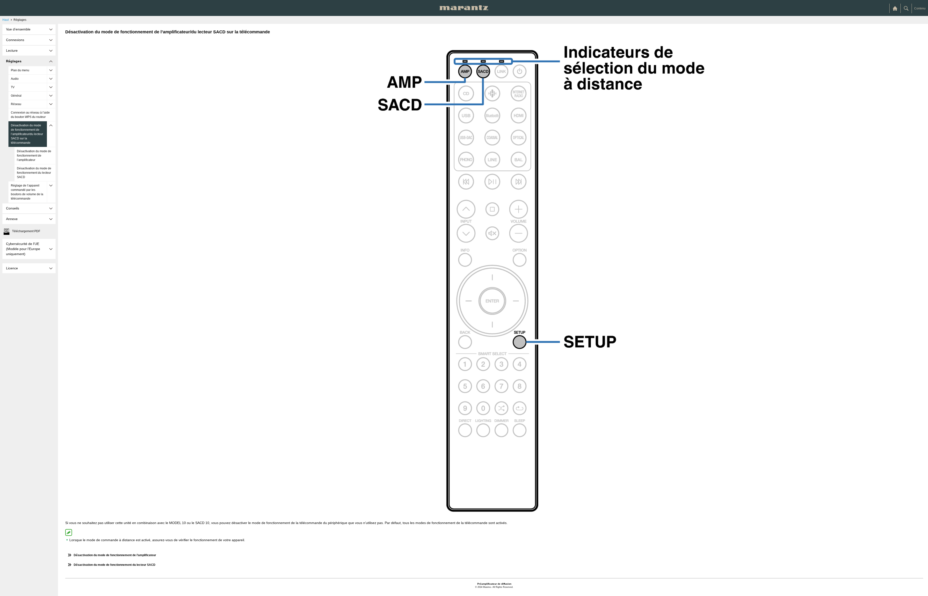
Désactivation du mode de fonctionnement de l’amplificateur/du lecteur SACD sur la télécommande (27, 134)
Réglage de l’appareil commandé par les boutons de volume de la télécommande (27, 192)
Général (16, 95)
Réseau (16, 104)
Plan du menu (20, 70)
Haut (5, 20)
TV (12, 87)
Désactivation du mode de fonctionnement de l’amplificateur (34, 156)
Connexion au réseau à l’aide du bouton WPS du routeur (30, 115)
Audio (15, 78)
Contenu (920, 8)
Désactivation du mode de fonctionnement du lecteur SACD (34, 173)
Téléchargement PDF (26, 231)
